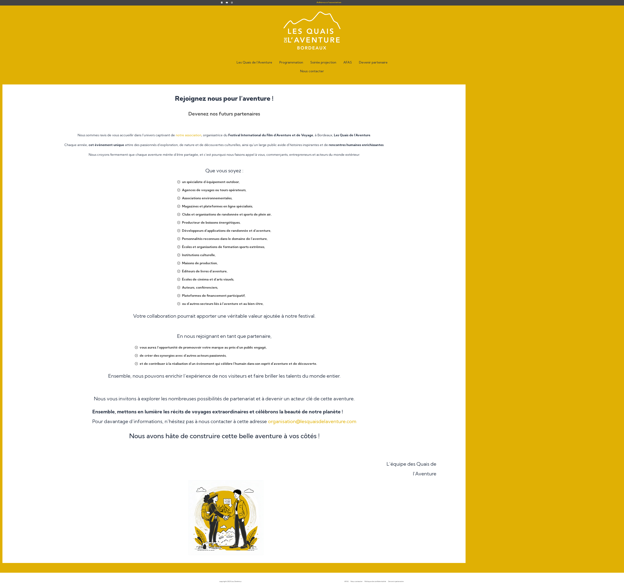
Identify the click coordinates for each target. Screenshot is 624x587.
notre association (188, 135)
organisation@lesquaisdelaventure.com (312, 421)
